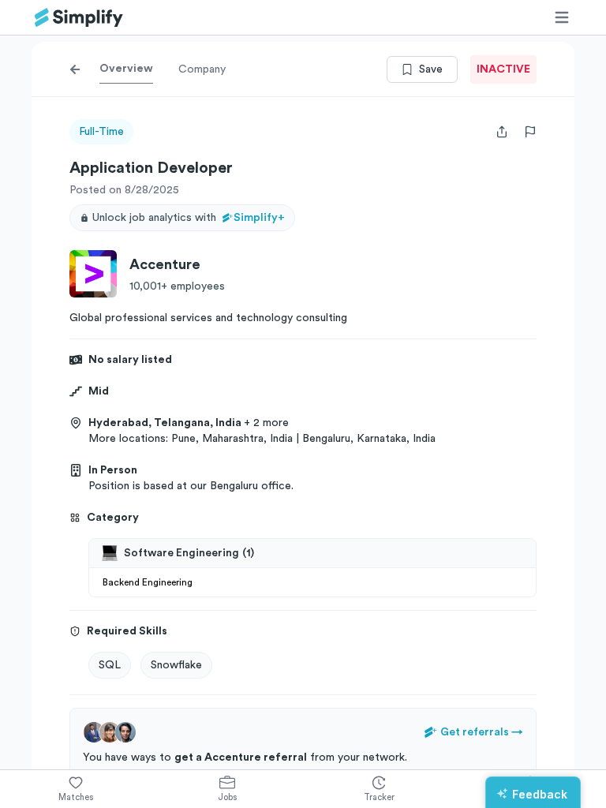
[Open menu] (561, 17)
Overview (126, 68)
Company (202, 69)
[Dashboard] (79, 18)
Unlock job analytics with (188, 217)
